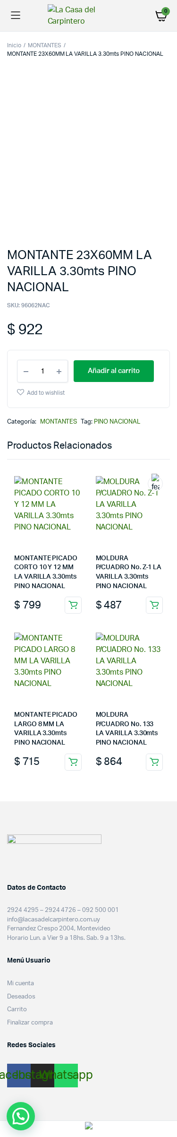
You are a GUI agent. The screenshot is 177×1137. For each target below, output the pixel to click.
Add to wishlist (46, 393)
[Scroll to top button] (161, 1099)
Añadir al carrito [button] (73, 605)
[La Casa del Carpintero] (89, 15)
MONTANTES (44, 45)
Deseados (21, 997)
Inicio (14, 45)
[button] (21, 1116)
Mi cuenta (20, 984)
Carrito (17, 1010)
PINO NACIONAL (117, 422)
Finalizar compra (30, 1023)
